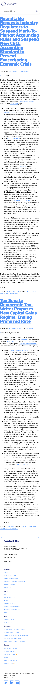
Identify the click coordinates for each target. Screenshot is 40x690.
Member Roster (8, 663)
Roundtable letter (13, 138)
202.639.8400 (13, 554)
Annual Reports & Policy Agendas (14, 641)
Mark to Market (26, 526)
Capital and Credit (13, 292)
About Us (7, 569)
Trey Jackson (24, 71)
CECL (28, 292)
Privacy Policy (9, 677)
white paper (10, 341)
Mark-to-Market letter (27, 101)
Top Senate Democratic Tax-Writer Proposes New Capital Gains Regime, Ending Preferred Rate (18, 311)
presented (24, 339)
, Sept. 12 (22, 464)
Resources (7, 626)
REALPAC (6, 657)
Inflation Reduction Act (12, 609)
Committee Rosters (10, 654)
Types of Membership (10, 660)
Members (7, 645)
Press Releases (8, 622)
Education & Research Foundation (14, 581)
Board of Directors (10, 575)
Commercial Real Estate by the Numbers (16, 635)
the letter (23, 166)
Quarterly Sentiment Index (12, 638)
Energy (6, 600)
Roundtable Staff (9, 584)
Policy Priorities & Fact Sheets (14, 629)
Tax (5, 594)
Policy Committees (9, 651)
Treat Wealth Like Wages (19, 350)
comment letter (9, 113)
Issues (6, 591)
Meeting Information (10, 648)
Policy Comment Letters (11, 632)
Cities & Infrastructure (12, 606)
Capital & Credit (9, 597)
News (5, 616)
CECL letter (14, 104)
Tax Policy (11, 526)
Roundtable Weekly (9, 619)
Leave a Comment (11, 294)
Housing (6, 612)
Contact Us (7, 587)
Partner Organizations (11, 578)
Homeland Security (9, 603)
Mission (6, 572)
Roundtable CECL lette (21, 201)
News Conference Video (28, 344)
